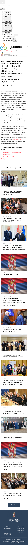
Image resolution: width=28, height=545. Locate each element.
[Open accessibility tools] (2, 2)
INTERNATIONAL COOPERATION (20, 529)
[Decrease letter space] (14, 41)
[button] (26, 54)
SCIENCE (7, 531)
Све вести (13, 504)
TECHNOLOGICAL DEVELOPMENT (7, 534)
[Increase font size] (14, 37)
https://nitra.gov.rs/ (18, 139)
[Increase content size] (17, 35)
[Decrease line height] (13, 39)
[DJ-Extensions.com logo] (14, 46)
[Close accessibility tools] (4, 8)
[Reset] (1, 9)
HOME (7, 526)
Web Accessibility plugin (6, 51)
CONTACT (21, 532)
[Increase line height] (15, 39)
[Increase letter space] (16, 41)
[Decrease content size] (15, 35)
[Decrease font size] (11, 37)
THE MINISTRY (7, 528)
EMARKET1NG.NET (15, 542)
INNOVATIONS (21, 526)
